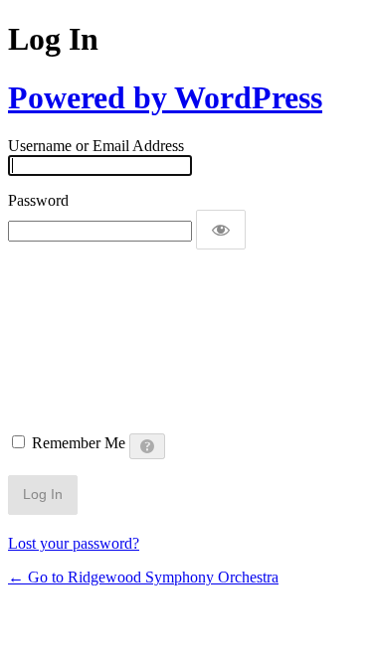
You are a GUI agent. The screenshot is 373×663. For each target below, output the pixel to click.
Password (38, 200)
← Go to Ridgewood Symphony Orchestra (143, 577)
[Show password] (221, 229)
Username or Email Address (96, 145)
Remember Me (78, 442)
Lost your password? (73, 543)
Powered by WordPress (165, 97)
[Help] (147, 446)
